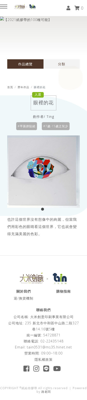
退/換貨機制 (23, 298)
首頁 (10, 87)
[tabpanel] (43, 171)
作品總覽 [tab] (25, 64)
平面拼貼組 (28, 126)
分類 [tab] (61, 64)
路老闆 (46, 392)
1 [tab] (43, 210)
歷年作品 (23, 87)
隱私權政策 (44, 359)
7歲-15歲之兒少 (56, 126)
